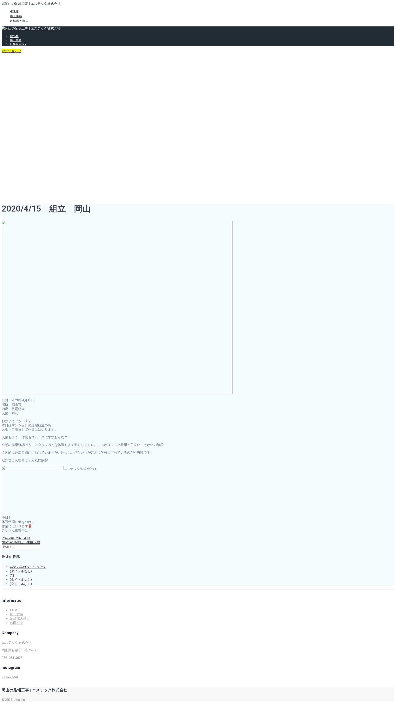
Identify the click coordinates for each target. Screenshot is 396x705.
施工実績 (16, 16)
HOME (14, 11)
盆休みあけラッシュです (28, 567)
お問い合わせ (11, 51)
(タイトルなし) (21, 571)
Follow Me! (10, 677)
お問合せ (16, 623)
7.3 (12, 576)
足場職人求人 (19, 21)
